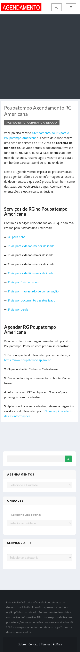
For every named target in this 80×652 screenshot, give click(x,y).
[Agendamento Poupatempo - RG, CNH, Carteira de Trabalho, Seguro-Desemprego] (21, 7)
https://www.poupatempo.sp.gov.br (27, 360)
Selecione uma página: (26, 514)
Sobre (22, 644)
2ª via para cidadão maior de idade (30, 273)
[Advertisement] (40, 56)
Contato (33, 644)
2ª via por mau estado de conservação (33, 291)
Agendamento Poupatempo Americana (32, 122)
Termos (45, 644)
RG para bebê (16, 237)
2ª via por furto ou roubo (23, 282)
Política (57, 644)
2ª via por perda (17, 309)
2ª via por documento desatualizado (31, 300)
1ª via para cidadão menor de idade (30, 246)
